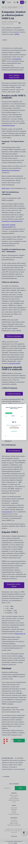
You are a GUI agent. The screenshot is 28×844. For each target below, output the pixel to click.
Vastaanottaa (14, 431)
